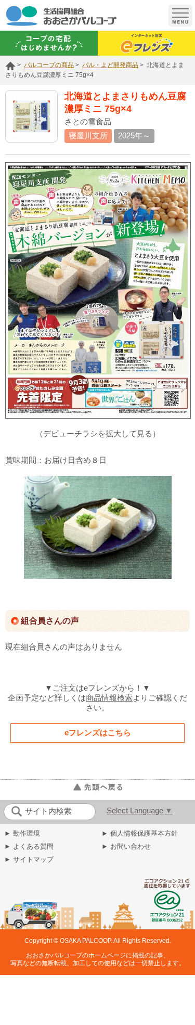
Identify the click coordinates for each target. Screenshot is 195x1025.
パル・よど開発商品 (110, 65)
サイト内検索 (48, 811)
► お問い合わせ (126, 846)
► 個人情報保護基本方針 (139, 833)
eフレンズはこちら (97, 733)
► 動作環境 (22, 833)
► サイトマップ (29, 859)
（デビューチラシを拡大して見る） (97, 434)
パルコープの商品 (49, 65)
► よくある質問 (29, 846)
